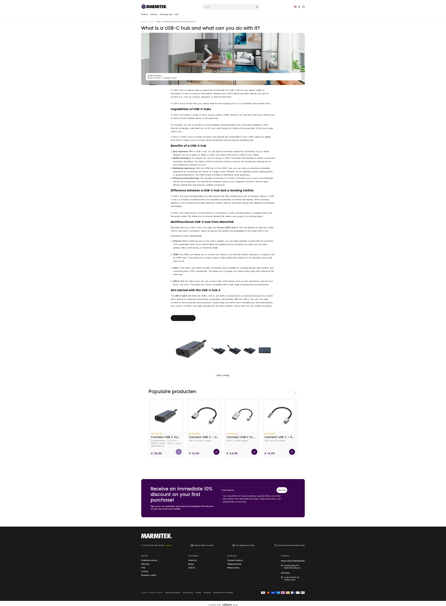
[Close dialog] (265, 283)
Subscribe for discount (245, 324)
